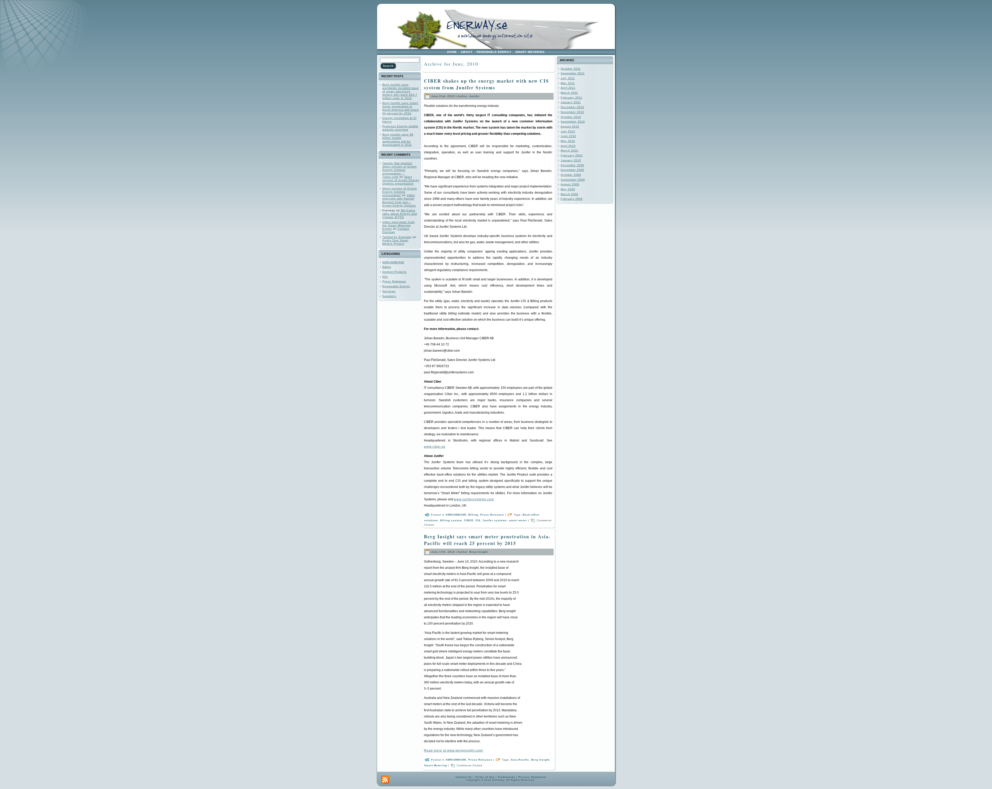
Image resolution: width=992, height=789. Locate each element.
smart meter (518, 520)
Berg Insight (478, 551)
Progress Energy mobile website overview (400, 128)
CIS (478, 520)
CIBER (468, 520)
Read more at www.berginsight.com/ (453, 750)
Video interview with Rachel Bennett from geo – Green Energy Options (399, 200)
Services (389, 291)
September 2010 (573, 121)
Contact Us (464, 777)
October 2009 (571, 174)
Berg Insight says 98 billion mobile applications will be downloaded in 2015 (397, 139)
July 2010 (568, 131)
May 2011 (568, 83)
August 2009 (570, 184)
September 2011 (573, 73)
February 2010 (572, 155)
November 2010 (572, 112)
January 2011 (571, 102)
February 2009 (572, 198)
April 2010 (568, 145)
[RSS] (385, 780)
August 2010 (570, 126)
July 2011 (568, 78)
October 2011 (571, 68)
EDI (385, 276)
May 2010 (568, 141)
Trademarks (506, 777)
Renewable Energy (396, 286)
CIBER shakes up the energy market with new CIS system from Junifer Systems (486, 84)
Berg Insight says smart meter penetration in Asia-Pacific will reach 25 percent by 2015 (487, 540)
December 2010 (572, 107)
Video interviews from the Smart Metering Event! (398, 225)
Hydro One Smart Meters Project (395, 242)
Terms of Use (485, 777)
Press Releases (394, 281)
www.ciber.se (434, 446)
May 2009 (568, 189)
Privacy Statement (532, 777)
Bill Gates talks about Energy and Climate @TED (399, 214)
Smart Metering (435, 765)
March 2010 (569, 150)
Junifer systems (495, 520)
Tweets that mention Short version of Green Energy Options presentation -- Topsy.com (399, 170)
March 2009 (569, 194)
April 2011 (568, 87)
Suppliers (389, 296)
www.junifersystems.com (474, 499)
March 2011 (569, 92)
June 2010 (568, 136)
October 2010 (571, 117)
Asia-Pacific (520, 759)
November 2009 (572, 169)
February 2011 (571, 97)
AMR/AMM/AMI (393, 262)
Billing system (451, 520)
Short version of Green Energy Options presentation (400, 180)
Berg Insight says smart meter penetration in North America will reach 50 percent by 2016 (400, 108)
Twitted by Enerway (397, 237)
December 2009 (572, 165)
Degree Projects (394, 271)
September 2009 (573, 179)
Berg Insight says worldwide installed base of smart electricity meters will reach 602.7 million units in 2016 (400, 91)
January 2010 (571, 160)
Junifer (474, 96)
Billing (386, 267)
